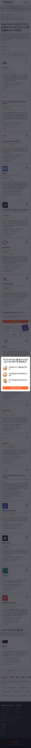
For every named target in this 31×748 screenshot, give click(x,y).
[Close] (28, 358)
